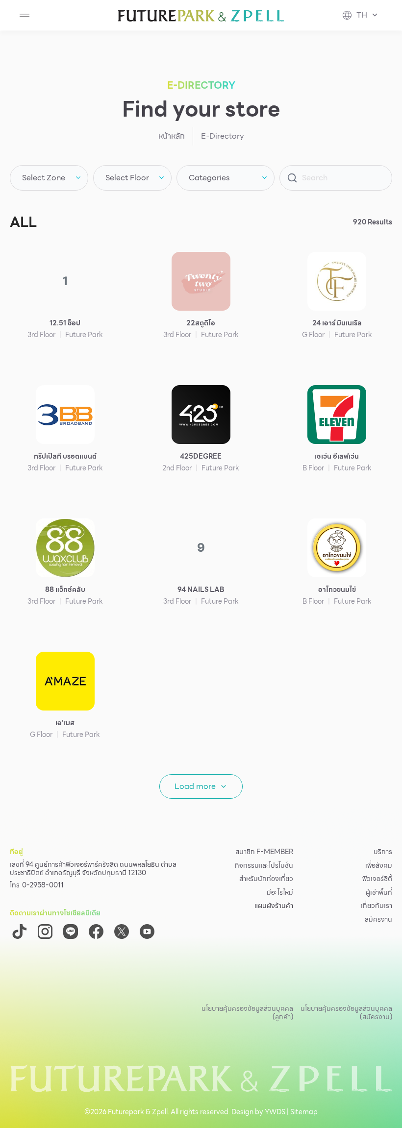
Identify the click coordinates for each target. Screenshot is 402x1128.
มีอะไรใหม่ (280, 892)
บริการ (383, 852)
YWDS (275, 1111)
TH (361, 15)
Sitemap (304, 1111)
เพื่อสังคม (378, 865)
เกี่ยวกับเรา (376, 906)
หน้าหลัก (171, 136)
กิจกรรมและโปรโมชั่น (264, 865)
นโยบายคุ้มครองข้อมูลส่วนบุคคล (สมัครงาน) (346, 1012)
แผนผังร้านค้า (273, 906)
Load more (195, 786)
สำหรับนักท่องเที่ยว (266, 879)
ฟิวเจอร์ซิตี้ (377, 879)
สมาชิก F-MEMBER (264, 852)
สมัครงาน (378, 919)
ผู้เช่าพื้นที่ (379, 892)
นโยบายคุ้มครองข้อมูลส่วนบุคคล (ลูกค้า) (247, 1012)
